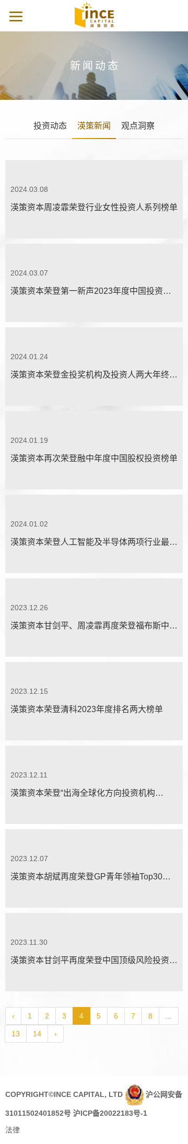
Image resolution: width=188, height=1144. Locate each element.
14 (37, 1033)
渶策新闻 (94, 125)
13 (15, 1033)
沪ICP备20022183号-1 (110, 1113)
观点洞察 (138, 125)
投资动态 (50, 125)
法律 (12, 1130)
